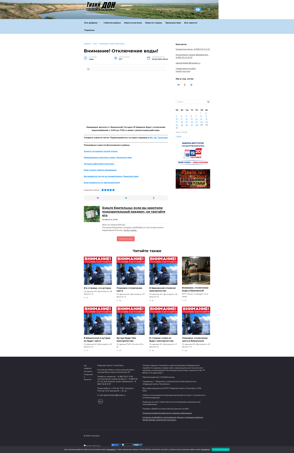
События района (112, 23)
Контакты (88, 371)
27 (192, 125)
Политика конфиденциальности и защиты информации (167, 413)
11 (181, 119)
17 (177, 122)
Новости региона (133, 23)
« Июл (178, 136)
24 (177, 125)
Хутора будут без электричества (126, 339)
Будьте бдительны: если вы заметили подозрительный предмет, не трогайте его (133, 211)
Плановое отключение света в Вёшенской (195, 339)
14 (196, 119)
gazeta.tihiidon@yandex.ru (188, 63)
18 (182, 122)
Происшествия (173, 23)
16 (206, 119)
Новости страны (153, 23)
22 (201, 122)
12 (187, 119)
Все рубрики (90, 23)
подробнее (111, 449)
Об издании (87, 367)
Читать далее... (130, 230)
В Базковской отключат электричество (162, 289)
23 (206, 122)
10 (177, 119)
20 (192, 122)
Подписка (89, 30)
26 (187, 125)
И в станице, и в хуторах (97, 288)
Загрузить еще (125, 239)
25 (182, 125)
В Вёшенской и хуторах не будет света (97, 339)
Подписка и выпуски (88, 376)
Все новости (190, 23)
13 (192, 119)
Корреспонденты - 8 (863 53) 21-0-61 (193, 49)
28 (197, 125)
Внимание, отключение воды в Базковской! (195, 289)
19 (187, 122)
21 (196, 122)
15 (201, 119)
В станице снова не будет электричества (161, 339)
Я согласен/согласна (221, 449)
